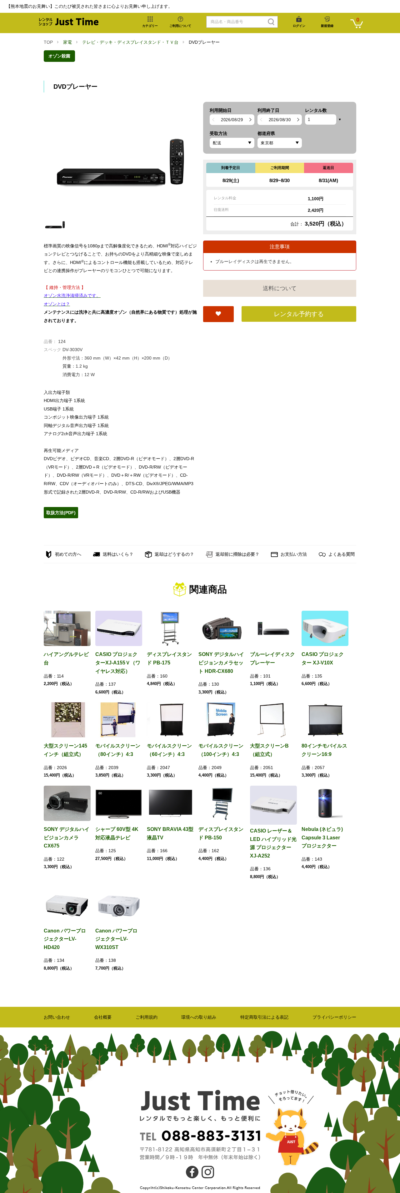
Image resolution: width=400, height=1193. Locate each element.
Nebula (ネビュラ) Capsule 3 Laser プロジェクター (323, 837)
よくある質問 (341, 554)
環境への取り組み (198, 1017)
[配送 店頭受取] (232, 143)
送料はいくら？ (117, 554)
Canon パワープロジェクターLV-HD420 (65, 939)
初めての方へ (67, 554)
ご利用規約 (147, 1017)
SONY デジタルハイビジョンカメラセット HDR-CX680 (221, 663)
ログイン (299, 25)
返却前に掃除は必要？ (236, 554)
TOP (48, 42)
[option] (120, 157)
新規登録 (327, 25)
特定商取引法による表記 (264, 1017)
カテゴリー (150, 25)
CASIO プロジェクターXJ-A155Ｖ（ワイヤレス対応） (117, 663)
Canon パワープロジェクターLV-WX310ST (116, 939)
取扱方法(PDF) (61, 512)
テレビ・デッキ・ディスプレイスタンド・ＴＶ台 (130, 42)
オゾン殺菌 (59, 55)
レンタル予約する (299, 314)
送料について (280, 288)
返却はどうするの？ (173, 554)
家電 (67, 42)
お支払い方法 (293, 554)
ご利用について (180, 25)
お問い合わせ (57, 1017)
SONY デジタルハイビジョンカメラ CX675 (66, 837)
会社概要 (103, 1017)
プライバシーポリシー (334, 1017)
